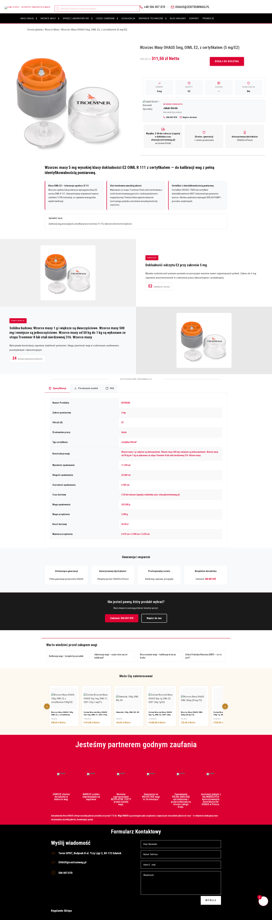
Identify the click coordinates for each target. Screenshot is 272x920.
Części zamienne (105, 18)
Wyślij (210, 900)
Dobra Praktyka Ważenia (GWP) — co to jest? (203, 656)
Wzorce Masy (48, 18)
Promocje (208, 18)
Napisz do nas (154, 618)
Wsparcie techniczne (151, 18)
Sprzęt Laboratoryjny (76, 18)
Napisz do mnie (190, 117)
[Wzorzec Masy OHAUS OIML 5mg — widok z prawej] (69, 100)
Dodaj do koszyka (227, 61)
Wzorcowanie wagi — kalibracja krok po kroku (158, 656)
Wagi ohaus (27, 18)
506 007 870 (210, 579)
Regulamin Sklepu (61, 910)
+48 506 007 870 (154, 7)
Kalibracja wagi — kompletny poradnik (66, 656)
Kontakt (194, 18)
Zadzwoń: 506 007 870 (121, 618)
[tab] (57, 388)
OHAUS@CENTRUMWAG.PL (192, 7)
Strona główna (35, 29)
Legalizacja (128, 18)
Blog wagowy (178, 18)
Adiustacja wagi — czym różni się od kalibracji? (110, 656)
